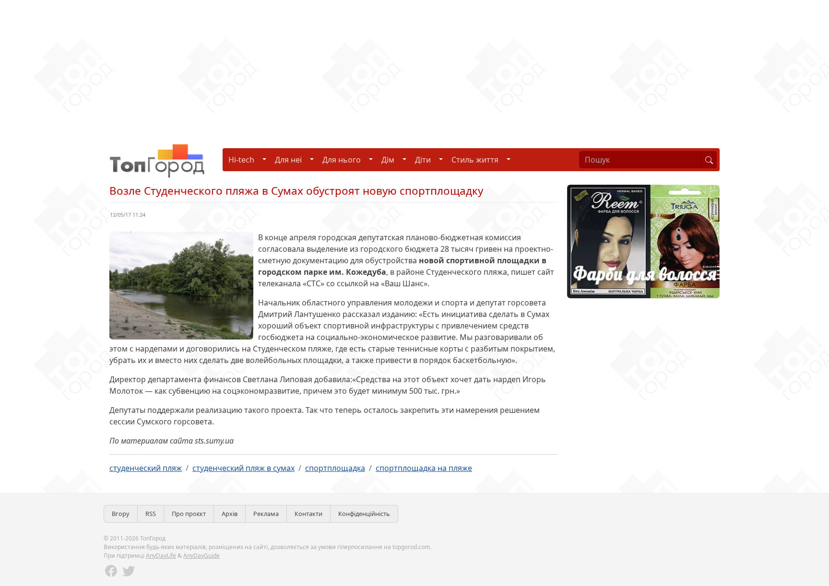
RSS (150, 513)
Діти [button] (423, 159)
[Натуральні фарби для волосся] (643, 240)
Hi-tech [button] (241, 159)
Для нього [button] (341, 159)
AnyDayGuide (201, 555)
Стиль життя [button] (474, 159)
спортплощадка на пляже (424, 468)
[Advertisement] (288, 67)
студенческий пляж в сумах (243, 468)
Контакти (308, 513)
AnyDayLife (161, 555)
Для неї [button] (288, 159)
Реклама (266, 513)
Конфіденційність (364, 513)
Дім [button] (387, 159)
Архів (229, 513)
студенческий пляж (145, 468)
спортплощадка (335, 468)
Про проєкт (189, 513)
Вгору (121, 513)
